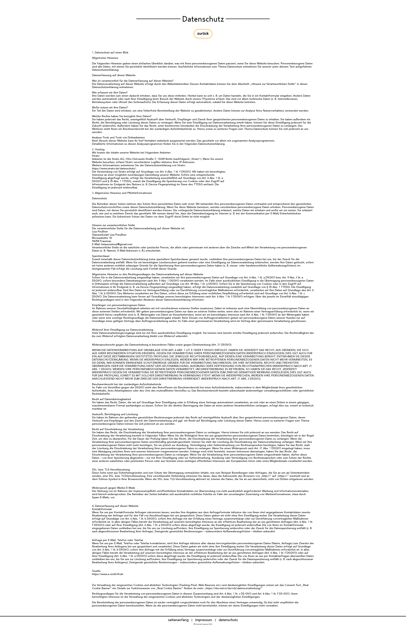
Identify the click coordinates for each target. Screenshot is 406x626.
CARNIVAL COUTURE (36, 4)
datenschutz (228, 620)
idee (341, 3)
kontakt (383, 3)
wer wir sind (360, 3)
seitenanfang (178, 620)
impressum (203, 620)
